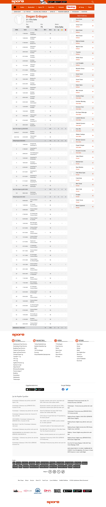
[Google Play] (77, 490)
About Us (79, 354)
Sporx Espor (59, 350)
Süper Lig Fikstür (60, 463)
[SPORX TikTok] (63, 472)
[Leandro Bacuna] (72, 118)
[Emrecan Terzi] (72, 107)
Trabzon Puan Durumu (19, 350)
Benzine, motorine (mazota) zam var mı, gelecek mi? (52, 434)
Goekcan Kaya (80, 97)
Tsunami (78, 53)
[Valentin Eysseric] (72, 124)
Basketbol (31, 7)
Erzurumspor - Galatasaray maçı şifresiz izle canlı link (25, 410)
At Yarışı (81, 7)
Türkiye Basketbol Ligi (40, 344)
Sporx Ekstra (59, 354)
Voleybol (61, 7)
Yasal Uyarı (80, 356)
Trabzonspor (16, 379)
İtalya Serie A (16, 367)
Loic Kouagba (79, 64)
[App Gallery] (87, 490)
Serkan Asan (79, 58)
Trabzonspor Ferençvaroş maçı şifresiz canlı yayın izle (53, 442)
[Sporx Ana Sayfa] (25, 1)
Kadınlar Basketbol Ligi (40, 346)
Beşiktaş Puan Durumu (19, 348)
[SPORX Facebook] (50, 472)
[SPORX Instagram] (54, 472)
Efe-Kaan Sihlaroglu (81, 113)
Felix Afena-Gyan (80, 173)
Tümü (89, 7)
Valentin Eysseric (80, 124)
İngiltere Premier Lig (18, 362)
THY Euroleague (38, 350)
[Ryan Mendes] (72, 168)
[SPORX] (53, 503)
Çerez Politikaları (81, 358)
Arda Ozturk (79, 31)
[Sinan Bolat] (72, 20)
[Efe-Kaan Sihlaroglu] (72, 113)
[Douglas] (72, 195)
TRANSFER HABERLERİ (63, 11)
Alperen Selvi (79, 47)
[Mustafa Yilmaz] (72, 69)
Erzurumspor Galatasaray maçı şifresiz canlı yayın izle (25, 429)
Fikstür (57, 348)
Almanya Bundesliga (18, 369)
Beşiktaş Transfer (53, 466)
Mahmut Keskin (80, 42)
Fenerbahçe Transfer (44, 466)
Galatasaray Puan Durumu (20, 344)
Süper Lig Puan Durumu (19, 352)
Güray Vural (79, 25)
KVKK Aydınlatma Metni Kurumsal (79, 480)
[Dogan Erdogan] (72, 146)
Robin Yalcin (79, 86)
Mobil (78, 350)
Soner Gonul (79, 75)
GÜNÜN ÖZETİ (17, 11)
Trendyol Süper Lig (18, 354)
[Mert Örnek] (72, 184)
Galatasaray (16, 377)
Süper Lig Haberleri (69, 463)
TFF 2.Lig (15, 358)
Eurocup (36, 352)
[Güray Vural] (72, 25)
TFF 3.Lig (15, 360)
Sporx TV (41, 7)
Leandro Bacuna (80, 119)
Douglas (78, 195)
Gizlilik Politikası (63, 480)
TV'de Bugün (59, 344)
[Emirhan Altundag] (72, 102)
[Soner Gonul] (72, 75)
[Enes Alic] (72, 129)
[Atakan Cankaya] (72, 135)
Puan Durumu (59, 346)
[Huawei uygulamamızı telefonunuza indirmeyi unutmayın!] (63, 2)
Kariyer (78, 348)
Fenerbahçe (16, 375)
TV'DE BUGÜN (75, 11)
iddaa (14, 463)
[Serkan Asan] (72, 58)
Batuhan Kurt (79, 162)
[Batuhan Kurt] (72, 162)
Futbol (22, 7)
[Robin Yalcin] (72, 86)
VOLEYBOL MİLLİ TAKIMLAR (40, 11)
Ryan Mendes (79, 168)
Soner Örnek (79, 80)
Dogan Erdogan (80, 146)
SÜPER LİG (52, 11)
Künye (78, 346)
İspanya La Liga (17, 365)
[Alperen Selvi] (72, 47)
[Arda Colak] (72, 190)
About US (38, 480)
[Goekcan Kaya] (72, 96)
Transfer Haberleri (45, 463)
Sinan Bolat (79, 20)
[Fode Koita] (72, 179)
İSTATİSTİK (84, 11)
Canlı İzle (70, 466)
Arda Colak (79, 190)
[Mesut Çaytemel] (72, 206)
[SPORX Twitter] (59, 472)
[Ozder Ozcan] (72, 201)
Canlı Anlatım (32, 463)
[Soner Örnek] (72, 80)
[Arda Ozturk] (72, 31)
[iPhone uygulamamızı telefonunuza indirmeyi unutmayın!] (57, 2)
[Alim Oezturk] (72, 91)
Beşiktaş (15, 373)
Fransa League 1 (17, 371)
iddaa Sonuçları (76, 466)
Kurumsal (79, 360)
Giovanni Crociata (81, 151)
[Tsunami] (72, 53)
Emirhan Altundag (80, 102)
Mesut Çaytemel (80, 206)
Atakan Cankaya (80, 135)
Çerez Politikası (54, 480)
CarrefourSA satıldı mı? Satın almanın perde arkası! (52, 426)
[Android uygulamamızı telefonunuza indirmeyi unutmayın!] (51, 2)
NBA (35, 348)
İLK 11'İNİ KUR (27, 11)
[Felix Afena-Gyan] (72, 173)
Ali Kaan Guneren (80, 140)
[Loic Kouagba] (72, 64)
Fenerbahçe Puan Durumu (20, 346)
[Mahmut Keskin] (72, 42)
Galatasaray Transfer (34, 466)
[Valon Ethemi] (72, 157)
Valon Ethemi (79, 157)
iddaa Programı (77, 463)
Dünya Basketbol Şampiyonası (42, 354)
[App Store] (67, 490)
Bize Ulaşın (80, 344)
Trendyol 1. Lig (17, 356)
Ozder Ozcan (79, 201)
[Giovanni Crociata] (72, 151)
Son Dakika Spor (81, 352)
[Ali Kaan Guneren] (72, 140)
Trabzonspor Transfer (62, 466)
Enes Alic (78, 130)
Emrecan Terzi (80, 108)
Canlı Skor (51, 7)
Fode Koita (79, 179)
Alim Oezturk (79, 91)
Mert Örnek (79, 184)
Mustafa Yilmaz (80, 69)
